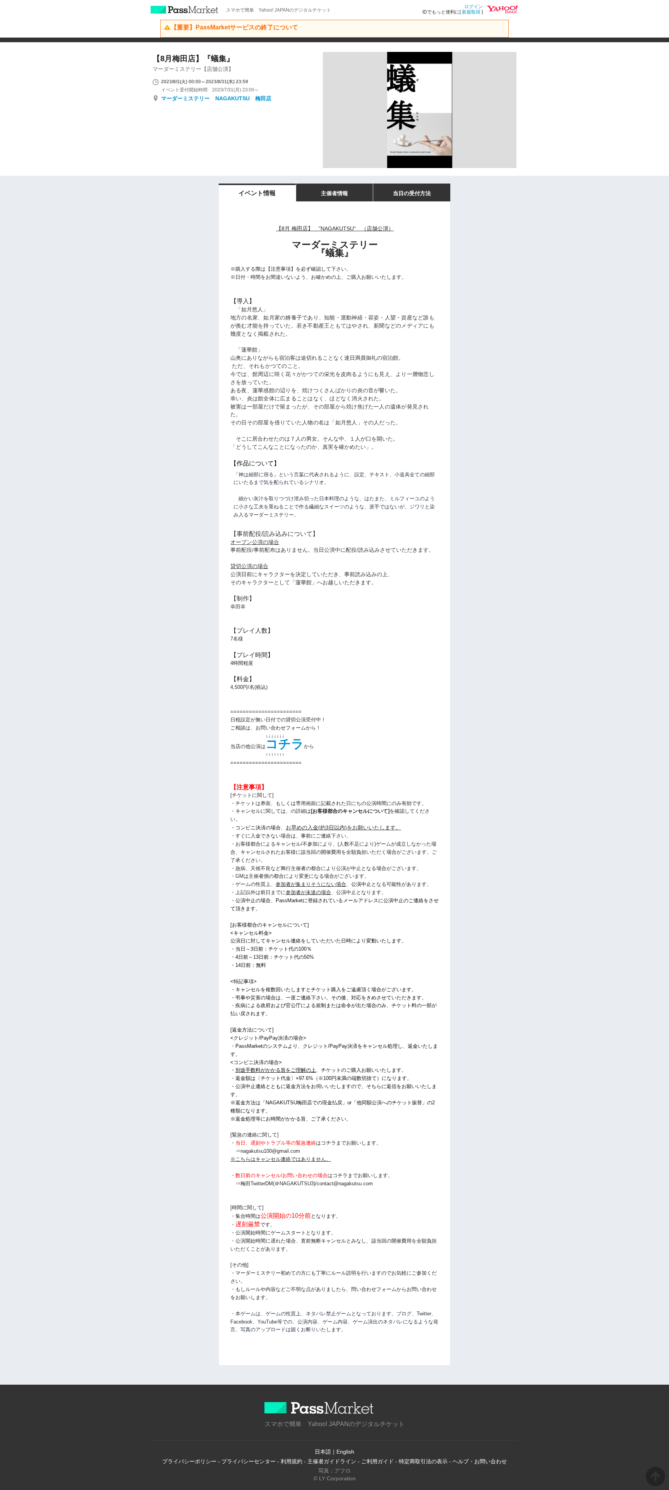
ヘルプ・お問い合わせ (480, 1461)
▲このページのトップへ (655, 1476)
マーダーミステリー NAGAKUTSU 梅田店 (216, 98)
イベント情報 (257, 193)
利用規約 (291, 1461)
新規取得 (471, 12)
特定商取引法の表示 (423, 1461)
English (345, 1452)
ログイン (473, 6)
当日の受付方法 (412, 193)
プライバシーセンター (248, 1461)
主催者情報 (334, 193)
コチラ (285, 744)
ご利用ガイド (377, 1461)
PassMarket (184, 10)
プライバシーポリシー (189, 1461)
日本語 (323, 1452)
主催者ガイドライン (331, 1461)
